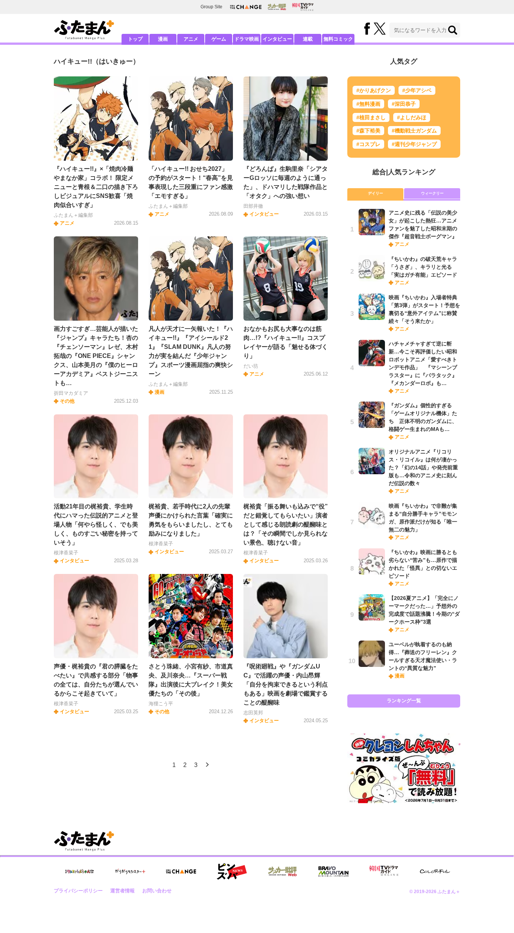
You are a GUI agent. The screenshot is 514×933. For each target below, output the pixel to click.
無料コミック (338, 39)
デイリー (375, 193)
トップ (135, 39)
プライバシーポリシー (78, 890)
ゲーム (218, 39)
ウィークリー (432, 193)
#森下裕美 (368, 131)
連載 (308, 39)
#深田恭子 (404, 104)
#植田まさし (371, 117)
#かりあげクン (373, 90)
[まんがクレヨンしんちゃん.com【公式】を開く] (79, 871)
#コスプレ (368, 144)
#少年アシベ (417, 90)
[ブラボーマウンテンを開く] (333, 871)
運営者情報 (122, 890)
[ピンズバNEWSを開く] (232, 871)
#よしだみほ (411, 117)
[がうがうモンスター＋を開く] (130, 871)
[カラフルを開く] (435, 871)
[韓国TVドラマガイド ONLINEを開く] (302, 7)
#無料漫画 (368, 104)
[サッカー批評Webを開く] (277, 7)
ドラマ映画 (246, 39)
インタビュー (277, 39)
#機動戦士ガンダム (414, 131)
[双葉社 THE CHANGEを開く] (246, 7)
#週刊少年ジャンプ (414, 144)
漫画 (163, 39)
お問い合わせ (157, 890)
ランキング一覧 (404, 700)
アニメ (191, 39)
